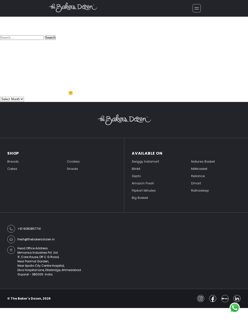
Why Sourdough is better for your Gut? (36, 58)
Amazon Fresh (143, 183)
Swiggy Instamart (145, 161)
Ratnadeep (200, 190)
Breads (13, 161)
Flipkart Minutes (144, 190)
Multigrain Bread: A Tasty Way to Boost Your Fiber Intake (53, 52)
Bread (5, 78)
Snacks (72, 168)
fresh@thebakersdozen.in (36, 239)
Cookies (73, 161)
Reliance (198, 176)
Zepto (136, 176)
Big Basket (140, 197)
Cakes (12, 168)
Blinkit (136, 168)
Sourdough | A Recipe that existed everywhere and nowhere (57, 64)
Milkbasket (199, 168)
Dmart (196, 183)
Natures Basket (203, 161)
